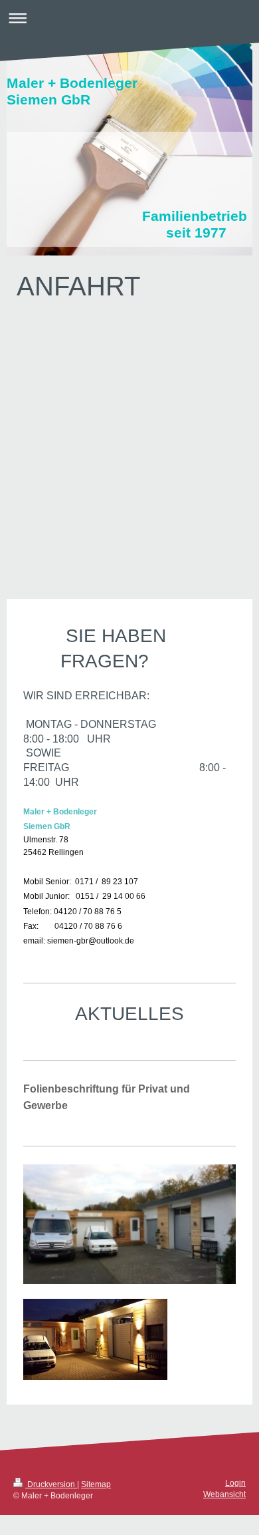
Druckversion (51, 1484)
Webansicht (224, 1494)
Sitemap (96, 1484)
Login (235, 1483)
